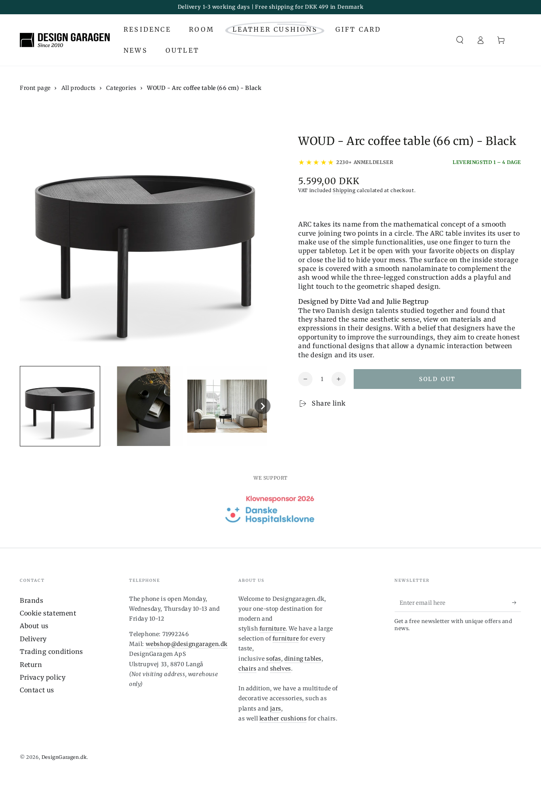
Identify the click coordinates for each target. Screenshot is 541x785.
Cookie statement (48, 613)
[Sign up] (516, 603)
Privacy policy (42, 677)
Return (31, 665)
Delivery (33, 639)
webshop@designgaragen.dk (187, 644)
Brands (32, 600)
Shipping (344, 190)
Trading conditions (51, 651)
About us (34, 626)
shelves (280, 668)
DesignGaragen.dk (64, 757)
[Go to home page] (65, 40)
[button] (460, 40)
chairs (247, 668)
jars (275, 708)
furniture (272, 628)
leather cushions (283, 718)
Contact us (37, 690)
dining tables (303, 658)
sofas (273, 658)
